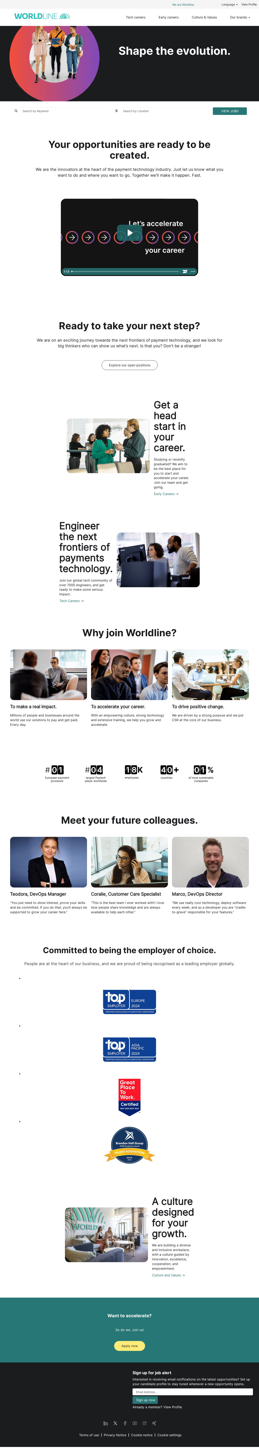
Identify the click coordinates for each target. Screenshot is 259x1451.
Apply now (129, 1346)
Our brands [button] (239, 17)
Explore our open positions (129, 365)
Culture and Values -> (168, 1275)
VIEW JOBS (230, 111)
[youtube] (135, 1423)
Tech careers (135, 17)
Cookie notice (142, 1435)
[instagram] (144, 1423)
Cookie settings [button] (169, 1435)
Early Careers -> (166, 494)
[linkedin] (105, 1423)
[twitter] (115, 1423)
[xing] (154, 1423)
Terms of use (89, 1435)
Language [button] (229, 4)
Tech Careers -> (71, 601)
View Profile (249, 4)
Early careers (169, 17)
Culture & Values (204, 17)
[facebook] (125, 1423)
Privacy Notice (115, 1435)
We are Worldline (183, 4)
